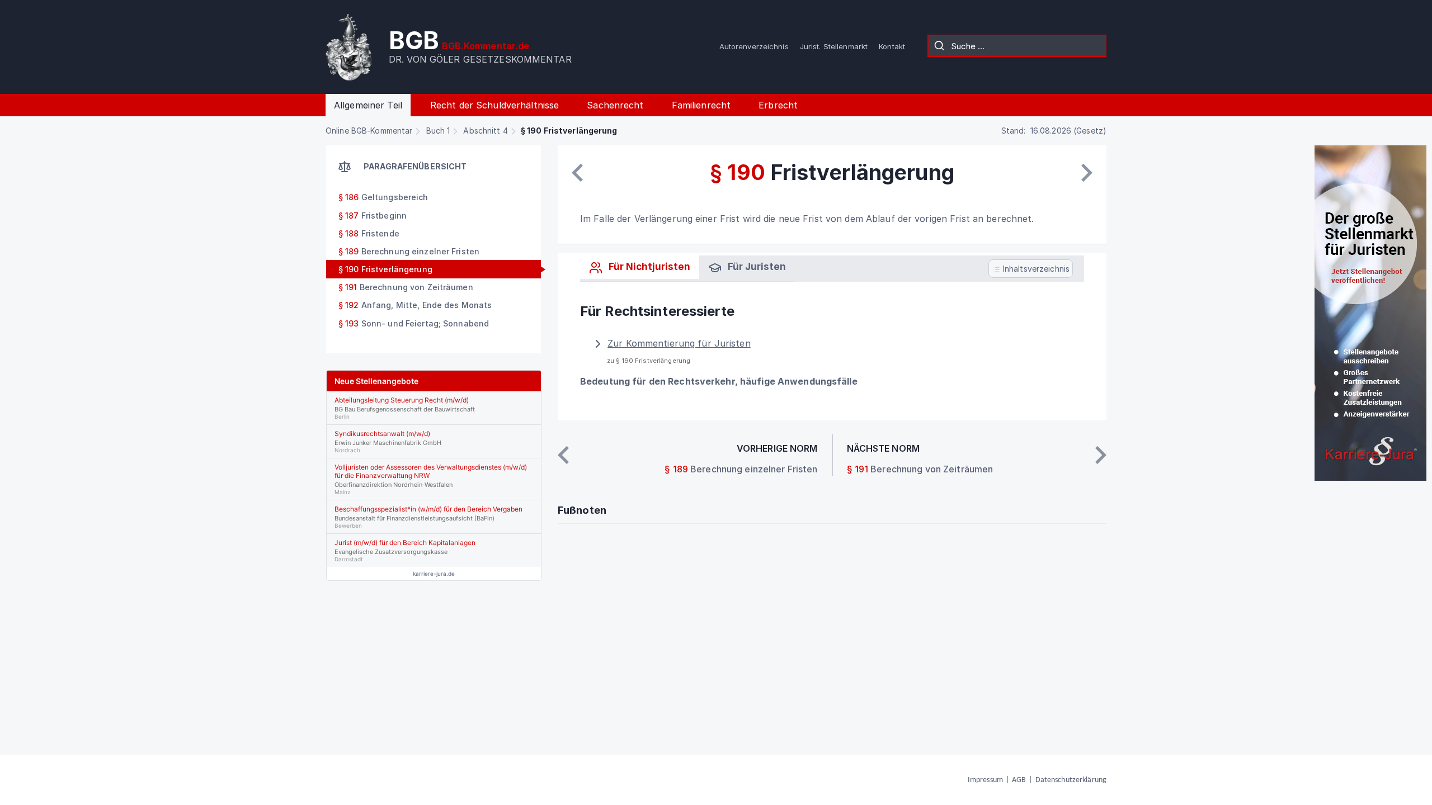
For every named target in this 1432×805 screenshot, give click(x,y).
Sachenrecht (615, 105)
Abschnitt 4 (485, 130)
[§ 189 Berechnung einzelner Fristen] (577, 173)
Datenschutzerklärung (1070, 780)
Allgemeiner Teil (368, 105)
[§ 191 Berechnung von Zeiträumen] (1086, 173)
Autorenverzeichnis (754, 46)
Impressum (985, 780)
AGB (1019, 780)
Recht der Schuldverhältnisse (494, 105)
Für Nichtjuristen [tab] (648, 266)
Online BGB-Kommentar (369, 130)
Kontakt (892, 46)
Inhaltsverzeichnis (1035, 268)
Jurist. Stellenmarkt (834, 46)
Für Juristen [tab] (756, 266)
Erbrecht (778, 105)
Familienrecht (701, 105)
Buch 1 (438, 130)
